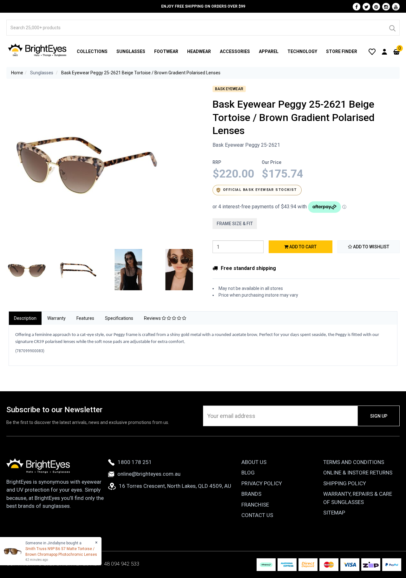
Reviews (153, 318)
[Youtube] (396, 6)
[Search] (392, 28)
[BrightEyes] (37, 49)
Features (85, 318)
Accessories (235, 51)
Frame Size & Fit (235, 223)
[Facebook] (356, 6)
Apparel (268, 51)
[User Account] (384, 51)
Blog (248, 472)
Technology (302, 51)
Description (25, 318)
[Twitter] (366, 6)
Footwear (166, 51)
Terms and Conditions (353, 462)
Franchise (255, 504)
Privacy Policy (261, 483)
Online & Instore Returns (357, 472)
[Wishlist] (372, 51)
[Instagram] (386, 6)
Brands (251, 494)
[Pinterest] (376, 6)
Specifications (119, 318)
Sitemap (334, 512)
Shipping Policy (344, 483)
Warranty (56, 318)
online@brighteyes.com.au (148, 474)
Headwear (199, 51)
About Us (253, 462)
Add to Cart (302, 246)
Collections (92, 51)
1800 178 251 (135, 462)
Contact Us (257, 515)
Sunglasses (130, 51)
